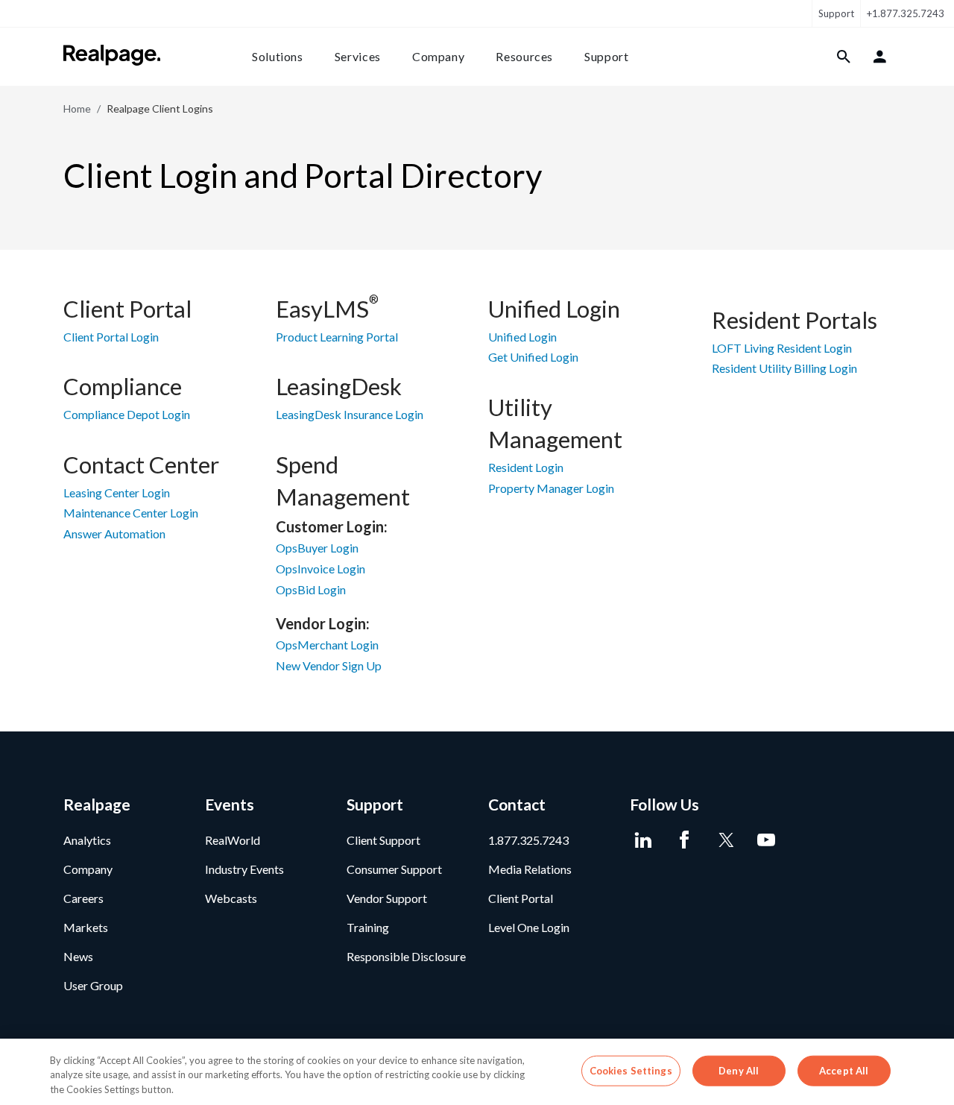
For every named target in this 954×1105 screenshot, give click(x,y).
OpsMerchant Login (327, 645)
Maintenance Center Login (130, 513)
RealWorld (232, 840)
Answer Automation (114, 533)
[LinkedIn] (643, 840)
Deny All (738, 1070)
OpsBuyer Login (317, 548)
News (78, 956)
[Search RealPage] (844, 56)
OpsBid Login (311, 589)
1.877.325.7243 (528, 840)
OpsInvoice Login (320, 568)
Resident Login (525, 467)
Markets (85, 927)
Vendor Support (387, 898)
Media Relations (530, 869)
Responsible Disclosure (406, 956)
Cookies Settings (631, 1070)
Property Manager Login (551, 488)
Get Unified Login (533, 357)
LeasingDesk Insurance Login (349, 414)
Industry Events (244, 869)
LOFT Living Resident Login (782, 348)
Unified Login (522, 337)
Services (358, 56)
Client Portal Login (111, 337)
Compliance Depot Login (126, 414)
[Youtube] (766, 840)
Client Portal (520, 898)
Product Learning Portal (337, 337)
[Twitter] (725, 840)
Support (836, 13)
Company (438, 56)
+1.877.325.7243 (905, 13)
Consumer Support (394, 869)
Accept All (843, 1070)
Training (368, 927)
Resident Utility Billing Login (784, 368)
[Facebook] (684, 840)
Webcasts (231, 898)
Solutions (277, 56)
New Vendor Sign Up (329, 665)
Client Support (383, 840)
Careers (83, 898)
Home (77, 108)
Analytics (87, 840)
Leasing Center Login (116, 492)
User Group (93, 985)
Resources (524, 56)
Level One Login (528, 927)
